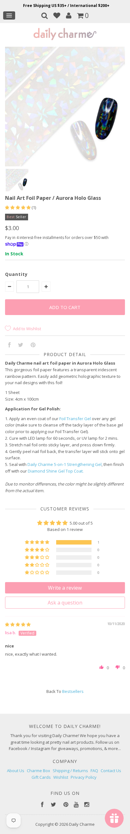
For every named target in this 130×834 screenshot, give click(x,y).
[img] (18, 624)
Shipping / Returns (70, 770)
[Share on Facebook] (9, 345)
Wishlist (60, 777)
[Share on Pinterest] (33, 345)
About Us (15, 770)
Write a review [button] (65, 587)
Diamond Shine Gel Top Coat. (56, 471)
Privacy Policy (84, 777)
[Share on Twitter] (20, 345)
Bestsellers (73, 691)
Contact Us (111, 770)
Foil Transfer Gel (75, 418)
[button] (18, 207)
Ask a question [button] (65, 602)
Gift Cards (41, 777)
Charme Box (38, 770)
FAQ (94, 770)
